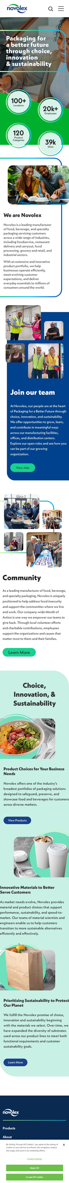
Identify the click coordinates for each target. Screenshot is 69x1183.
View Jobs (22, 468)
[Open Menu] (61, 8)
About (7, 1137)
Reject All (34, 1168)
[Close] (63, 1144)
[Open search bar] (51, 8)
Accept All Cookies (34, 1177)
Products (9, 1128)
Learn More (19, 652)
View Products (17, 820)
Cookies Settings (34, 1159)
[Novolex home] (11, 1112)
